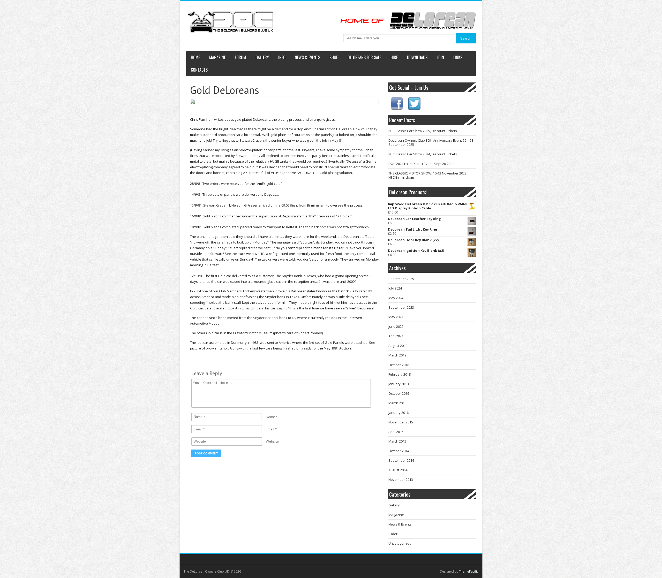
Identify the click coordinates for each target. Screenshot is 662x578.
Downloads (417, 57)
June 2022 (395, 326)
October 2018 (398, 364)
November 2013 (400, 479)
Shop (333, 57)
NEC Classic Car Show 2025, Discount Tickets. (423, 130)
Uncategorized (399, 543)
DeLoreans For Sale (364, 57)
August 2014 (397, 470)
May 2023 (395, 317)
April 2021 (395, 336)
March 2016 (397, 403)
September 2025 (401, 278)
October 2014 (398, 450)
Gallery (262, 57)
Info (281, 57)
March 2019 (397, 355)
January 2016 (398, 412)
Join (440, 57)
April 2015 (395, 431)
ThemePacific (468, 571)
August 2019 (397, 345)
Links (457, 57)
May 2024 (395, 297)
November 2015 (400, 422)
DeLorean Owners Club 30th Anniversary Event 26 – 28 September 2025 (430, 142)
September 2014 (401, 460)
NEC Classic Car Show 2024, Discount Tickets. (423, 154)
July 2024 (395, 288)
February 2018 (399, 374)
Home (195, 57)
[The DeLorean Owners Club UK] (230, 22)
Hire (394, 57)
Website (272, 441)
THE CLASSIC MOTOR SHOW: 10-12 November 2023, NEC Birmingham (427, 175)
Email (270, 429)
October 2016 (398, 393)
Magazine (217, 57)
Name (270, 416)
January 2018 (398, 384)
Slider (392, 533)
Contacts (199, 70)
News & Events (307, 57)
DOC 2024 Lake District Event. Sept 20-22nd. (421, 163)
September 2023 (401, 307)
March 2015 (397, 441)
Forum (240, 57)
